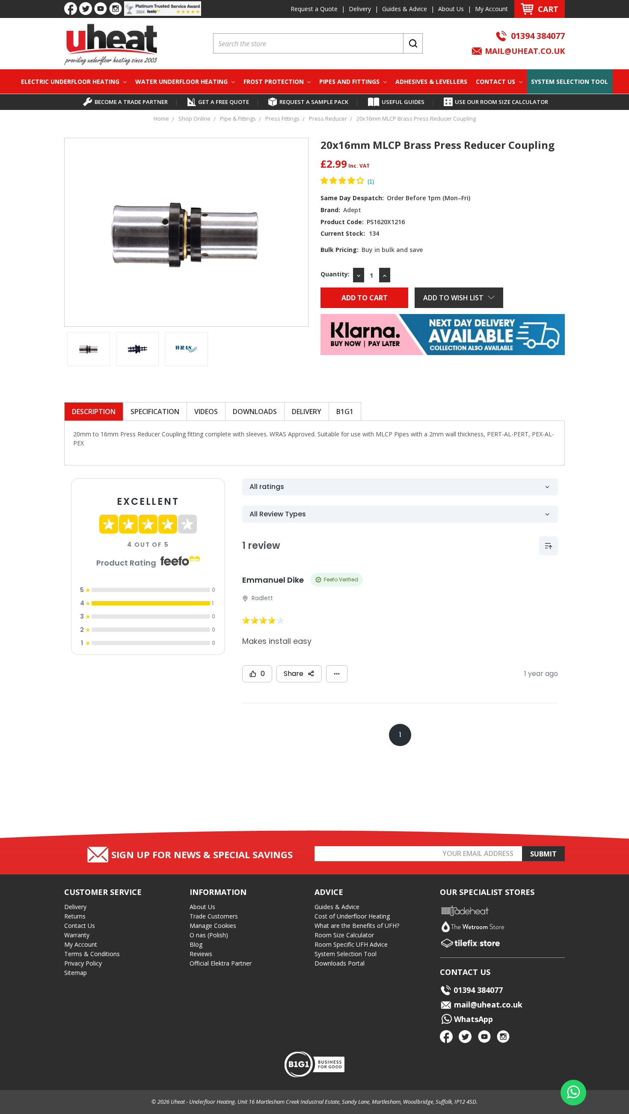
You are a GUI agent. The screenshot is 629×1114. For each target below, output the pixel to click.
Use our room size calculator (501, 102)
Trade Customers (214, 916)
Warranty (76, 935)
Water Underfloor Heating (182, 81)
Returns (75, 916)
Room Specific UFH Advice (351, 944)
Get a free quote (223, 102)
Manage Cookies (213, 925)
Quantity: (335, 274)
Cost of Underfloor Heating (352, 916)
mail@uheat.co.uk (524, 51)
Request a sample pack (313, 102)
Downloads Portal (339, 963)
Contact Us (496, 81)
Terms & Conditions (92, 954)
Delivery (360, 9)
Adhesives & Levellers (431, 81)
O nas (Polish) (209, 935)
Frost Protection (274, 81)
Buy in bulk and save (392, 250)
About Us (451, 9)
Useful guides (403, 102)
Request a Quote (314, 9)
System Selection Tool (569, 81)
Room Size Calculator (344, 935)
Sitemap (75, 973)
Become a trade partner (131, 102)
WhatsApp (472, 1019)
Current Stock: (349, 233)
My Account (491, 9)
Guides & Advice (404, 9)
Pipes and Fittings (350, 81)
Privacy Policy (83, 963)
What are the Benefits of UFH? (356, 925)
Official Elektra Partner (221, 963)
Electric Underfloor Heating (71, 81)
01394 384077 (538, 35)
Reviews (201, 954)
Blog (196, 944)
